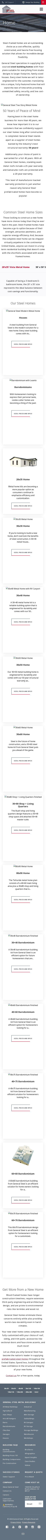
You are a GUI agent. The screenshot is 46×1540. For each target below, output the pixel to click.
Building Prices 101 (10, 1455)
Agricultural (7, 1411)
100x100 (37, 1388)
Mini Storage (29, 1415)
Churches (6, 1430)
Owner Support (9, 1477)
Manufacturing (29, 1411)
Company (7, 1482)
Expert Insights (31, 1457)
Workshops (28, 1438)
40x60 (20, 1388)
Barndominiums (9, 1426)
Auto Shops (7, 1415)
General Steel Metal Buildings (19, 1402)
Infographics (30, 1453)
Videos (27, 1465)
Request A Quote (34, 1472)
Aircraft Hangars (9, 1419)
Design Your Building (32, 2)
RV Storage (28, 1426)
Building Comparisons (12, 1459)
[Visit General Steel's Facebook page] (7, 1527)
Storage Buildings (31, 1430)
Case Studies (30, 1461)
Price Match (29, 1477)
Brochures (29, 1450)
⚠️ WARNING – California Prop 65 (10, 1506)
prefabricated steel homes (15, 1359)
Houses (6, 1438)
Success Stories (11, 1472)
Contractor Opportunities (8, 1500)
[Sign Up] (40, 1504)
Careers (6, 1495)
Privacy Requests (28, 1522)
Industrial (28, 1407)
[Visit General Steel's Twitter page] (20, 1527)
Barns (5, 1422)
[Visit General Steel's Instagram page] (33, 1527)
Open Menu (42, 10)
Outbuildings (29, 1419)
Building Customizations (9, 1451)
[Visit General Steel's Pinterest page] (39, 1527)
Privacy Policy (16, 1522)
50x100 (28, 1388)
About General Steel (11, 1487)
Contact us (11, 1375)
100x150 (11, 1392)
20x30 (6, 1388)
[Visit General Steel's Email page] (23, 1534)
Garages (6, 1434)
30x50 (13, 1388)
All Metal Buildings (10, 1407)
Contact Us (7, 1491)
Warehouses (29, 1434)
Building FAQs (10, 1445)
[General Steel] (8, 9)
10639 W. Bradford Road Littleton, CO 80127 (32, 1489)
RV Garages (28, 1422)
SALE (36, 1392)
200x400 (29, 1392)
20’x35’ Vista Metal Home (16, 267)
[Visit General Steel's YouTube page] (13, 1527)
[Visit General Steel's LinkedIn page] (26, 1527)
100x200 (20, 1392)
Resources (30, 1445)
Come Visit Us (32, 1482)
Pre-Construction (9, 1463)
